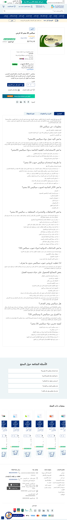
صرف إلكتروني (47, 477)
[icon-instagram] (39, 510)
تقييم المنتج (30, 113)
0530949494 (13, 479)
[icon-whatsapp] (35, 510)
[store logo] (57, 6)
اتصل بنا (49, 482)
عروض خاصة (48, 485)
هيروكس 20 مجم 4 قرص (40, 429)
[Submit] (4, 10)
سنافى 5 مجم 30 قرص (52, 429)
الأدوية (32, 29)
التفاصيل (59, 113)
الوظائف (17, 3)
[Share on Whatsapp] (17, 102)
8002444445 (13, 473)
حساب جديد (21, 6)
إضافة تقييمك (24, 38)
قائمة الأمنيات (10, 6)
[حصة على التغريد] (24, 102)
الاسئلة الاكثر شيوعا (46, 473)
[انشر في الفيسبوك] (28, 102)
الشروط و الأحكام (47, 475)
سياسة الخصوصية (60, 480)
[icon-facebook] (52, 510)
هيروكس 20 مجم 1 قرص (16, 429)
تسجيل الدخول (27, 6)
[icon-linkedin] (43, 510)
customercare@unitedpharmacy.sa (56, 2)
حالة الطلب (62, 475)
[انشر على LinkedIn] (21, 102)
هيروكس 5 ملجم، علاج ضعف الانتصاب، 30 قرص (27, 430)
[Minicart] (3, 6)
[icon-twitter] (48, 510)
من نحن (63, 477)
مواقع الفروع (10, 2)
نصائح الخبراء (61, 492)
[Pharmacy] (18, 96)
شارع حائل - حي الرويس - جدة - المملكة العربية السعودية (27, 479)
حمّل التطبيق (16, 1)
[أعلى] (2, 517)
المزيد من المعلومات (45, 113)
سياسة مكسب (47, 487)
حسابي (63, 473)
